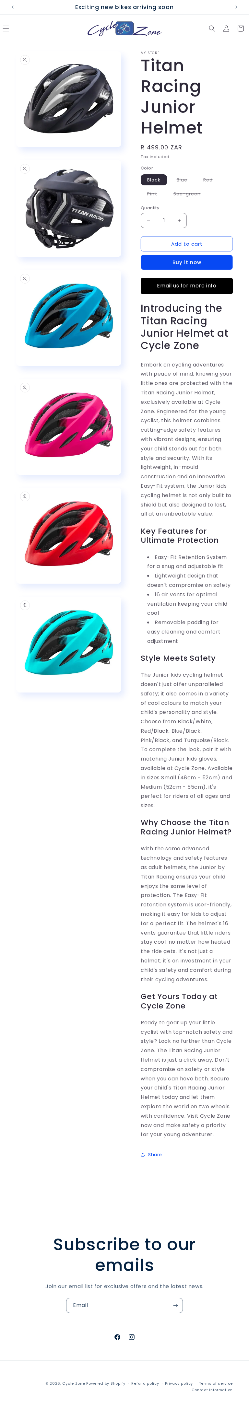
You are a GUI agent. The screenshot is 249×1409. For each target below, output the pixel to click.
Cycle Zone (73, 1383)
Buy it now (186, 262)
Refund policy (145, 1383)
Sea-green (190, 194)
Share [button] (155, 1154)
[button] (212, 28)
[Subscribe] (175, 1305)
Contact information (212, 1389)
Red (211, 180)
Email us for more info (186, 285)
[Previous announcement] (13, 7)
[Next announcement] (236, 7)
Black (153, 180)
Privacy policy (179, 1383)
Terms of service (216, 1383)
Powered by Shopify (105, 1383)
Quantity (150, 208)
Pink (155, 194)
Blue (185, 180)
